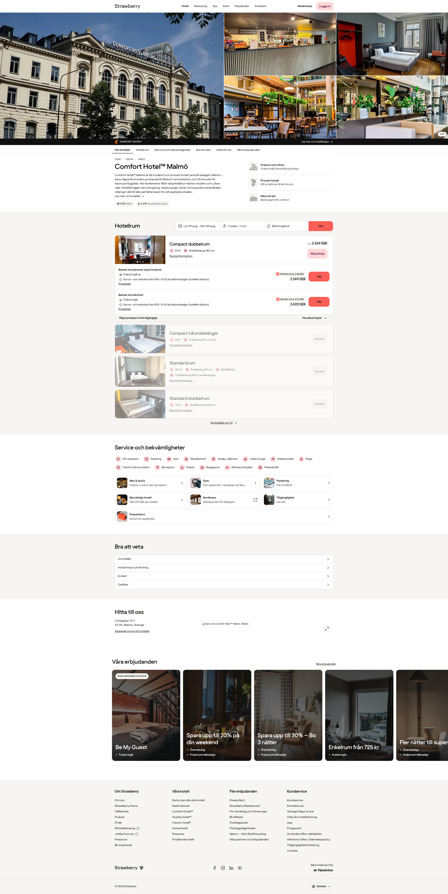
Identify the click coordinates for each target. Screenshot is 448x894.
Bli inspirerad (123, 845)
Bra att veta (203, 150)
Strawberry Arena (126, 806)
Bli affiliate (236, 817)
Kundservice (295, 800)
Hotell (118, 159)
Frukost (119, 817)
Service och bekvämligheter (173, 150)
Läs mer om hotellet (127, 196)
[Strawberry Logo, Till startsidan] (127, 6)
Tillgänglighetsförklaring (303, 845)
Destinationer (181, 806)
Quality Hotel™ (181, 817)
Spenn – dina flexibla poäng (248, 834)
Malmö (141, 159)
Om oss (120, 800)
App (289, 823)
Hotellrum (142, 150)
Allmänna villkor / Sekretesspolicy (308, 839)
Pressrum (121, 839)
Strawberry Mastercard (245, 806)
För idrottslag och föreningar (248, 811)
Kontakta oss (295, 806)
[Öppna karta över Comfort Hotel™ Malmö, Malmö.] (326, 628)
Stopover (178, 834)
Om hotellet (122, 150)
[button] (140, 250)
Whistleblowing (125, 828)
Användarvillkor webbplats (304, 834)
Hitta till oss (223, 150)
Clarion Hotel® (181, 823)
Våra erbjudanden (248, 150)
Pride (118, 823)
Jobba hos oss (124, 834)
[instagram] (223, 868)
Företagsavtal (239, 823)
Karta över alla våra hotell (188, 800)
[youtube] (240, 868)
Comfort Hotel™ (182, 811)
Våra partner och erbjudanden (249, 839)
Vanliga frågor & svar (300, 811)
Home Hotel (180, 828)
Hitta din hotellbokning (302, 817)
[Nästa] (160, 249)
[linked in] (231, 868)
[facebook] (214, 868)
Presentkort (237, 800)
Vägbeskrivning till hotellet (132, 631)
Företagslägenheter (243, 828)
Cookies (292, 851)
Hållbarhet (122, 811)
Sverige (129, 159)
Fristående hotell (183, 839)
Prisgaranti (294, 828)
